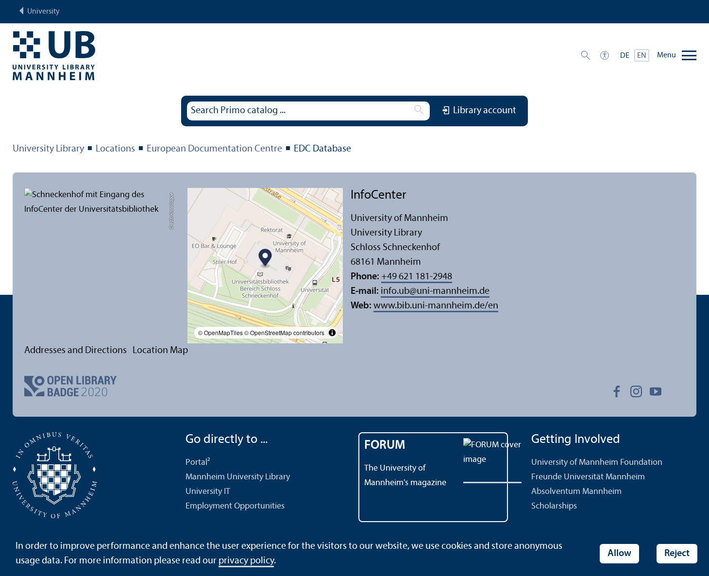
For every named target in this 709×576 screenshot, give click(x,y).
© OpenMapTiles (220, 332)
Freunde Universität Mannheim (588, 477)
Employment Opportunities (235, 506)
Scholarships (554, 506)
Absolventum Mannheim (576, 491)
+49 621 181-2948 (416, 277)
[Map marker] (265, 259)
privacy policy (246, 561)
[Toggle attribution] (332, 333)
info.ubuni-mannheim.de (435, 291)
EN (641, 56)
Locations (115, 149)
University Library (48, 149)
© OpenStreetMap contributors (284, 332)
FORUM (384, 445)
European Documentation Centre (214, 149)
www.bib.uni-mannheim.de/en (435, 306)
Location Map (160, 351)
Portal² (198, 462)
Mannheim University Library (238, 477)
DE (624, 56)
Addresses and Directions (75, 351)
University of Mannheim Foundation (596, 462)
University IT (208, 491)
